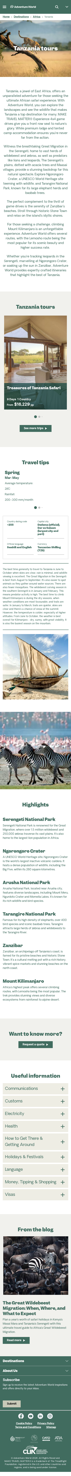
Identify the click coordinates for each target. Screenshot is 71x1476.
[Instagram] (50, 1416)
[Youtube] (33, 1416)
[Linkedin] (42, 1416)
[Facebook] (23, 1416)
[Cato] (46, 1439)
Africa (36, 17)
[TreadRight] (17, 1439)
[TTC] (34, 1439)
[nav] (35, 507)
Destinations (21, 17)
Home (6, 17)
